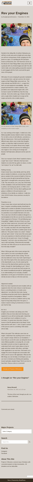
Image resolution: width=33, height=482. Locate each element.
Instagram (4, 451)
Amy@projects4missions (10, 17)
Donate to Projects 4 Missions (12, 369)
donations (4, 466)
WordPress (22, 480)
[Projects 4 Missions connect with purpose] (6, 3)
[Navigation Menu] (30, 3)
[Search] (30, 442)
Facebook (4, 453)
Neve (9, 480)
